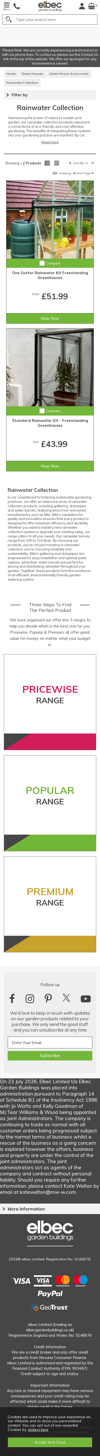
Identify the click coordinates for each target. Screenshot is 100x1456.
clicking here (38, 1429)
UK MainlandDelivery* (77, 37)
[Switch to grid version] (47, 163)
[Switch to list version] (56, 163)
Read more (50, 142)
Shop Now (50, 318)
